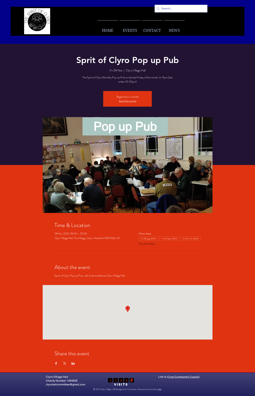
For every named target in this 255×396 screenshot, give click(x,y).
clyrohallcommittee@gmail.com (65, 384)
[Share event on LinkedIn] (73, 363)
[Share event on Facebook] (56, 363)
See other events (127, 101)
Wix (159, 389)
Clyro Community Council (183, 376)
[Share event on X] (64, 363)
